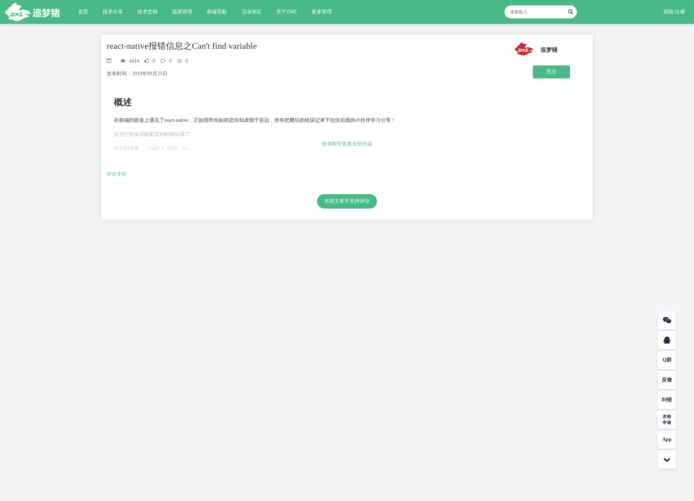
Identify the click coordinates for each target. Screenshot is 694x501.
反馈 (667, 379)
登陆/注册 (674, 11)
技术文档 (147, 11)
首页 (83, 11)
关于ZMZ (286, 11)
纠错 (667, 399)
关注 (551, 71)
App (667, 439)
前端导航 (217, 11)
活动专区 (251, 11)
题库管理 (182, 11)
